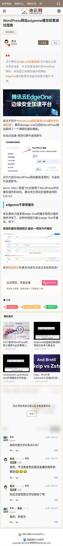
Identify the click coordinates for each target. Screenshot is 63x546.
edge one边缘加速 (29, 61)
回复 (56, 450)
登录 (32, 414)
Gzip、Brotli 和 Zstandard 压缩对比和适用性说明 (47, 378)
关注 (44, 43)
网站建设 (10, 32)
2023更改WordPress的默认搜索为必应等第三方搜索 (16, 345)
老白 (12, 458)
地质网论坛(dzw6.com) (40, 543)
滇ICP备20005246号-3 (34, 534)
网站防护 (13, 267)
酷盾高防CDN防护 (35, 539)
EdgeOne (11, 76)
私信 (55, 43)
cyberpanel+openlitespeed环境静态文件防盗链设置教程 (15, 378)
